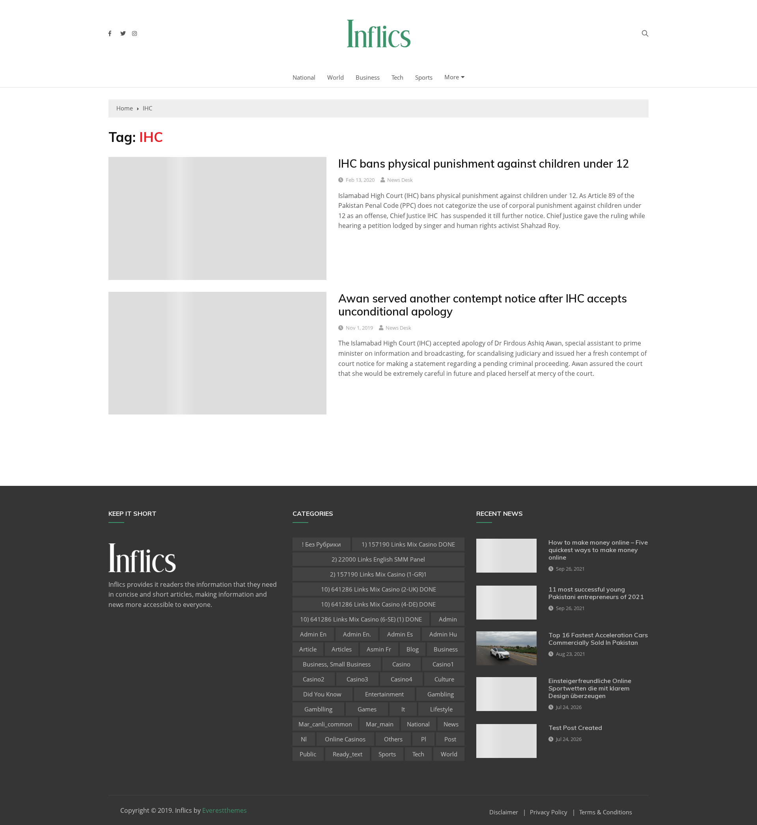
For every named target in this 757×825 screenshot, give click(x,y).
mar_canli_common (325, 724)
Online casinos (345, 739)
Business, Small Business (337, 664)
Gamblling (318, 709)
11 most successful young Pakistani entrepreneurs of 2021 (596, 593)
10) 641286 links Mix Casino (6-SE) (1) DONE (361, 619)
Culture (444, 679)
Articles (342, 649)
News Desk (400, 179)
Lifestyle (441, 709)
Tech (397, 77)
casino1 (443, 664)
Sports (424, 77)
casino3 (357, 679)
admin (448, 619)
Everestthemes (224, 810)
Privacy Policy (548, 812)
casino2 (313, 679)
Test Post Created (575, 728)
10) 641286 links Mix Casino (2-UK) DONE (378, 589)
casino (401, 664)
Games (367, 709)
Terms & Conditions (605, 812)
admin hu (443, 634)
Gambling (440, 694)
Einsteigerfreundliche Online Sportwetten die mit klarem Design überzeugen (589, 688)
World (335, 77)
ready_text (347, 754)
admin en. (357, 634)
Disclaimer (503, 812)
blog (412, 649)
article (308, 649)
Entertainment (384, 694)
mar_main (379, 724)
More (451, 77)
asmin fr (379, 649)
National (304, 77)
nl (304, 739)
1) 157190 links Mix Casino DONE (408, 544)
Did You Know (322, 694)
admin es (400, 634)
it (403, 709)
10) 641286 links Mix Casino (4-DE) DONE (378, 604)
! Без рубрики (321, 544)
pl (423, 739)
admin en (313, 634)
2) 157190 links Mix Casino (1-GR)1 (378, 574)
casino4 (401, 679)
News (451, 724)
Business (368, 77)
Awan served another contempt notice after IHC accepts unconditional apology (482, 305)
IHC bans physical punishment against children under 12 (483, 163)
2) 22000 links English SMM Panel (378, 559)
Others (393, 739)
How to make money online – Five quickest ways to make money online (598, 549)
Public (308, 754)
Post (450, 739)
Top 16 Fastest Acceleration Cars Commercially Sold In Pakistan (598, 638)
